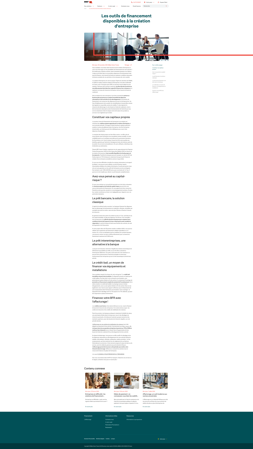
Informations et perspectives (134, 419)
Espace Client (163, 2)
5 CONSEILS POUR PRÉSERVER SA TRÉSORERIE (111, 354)
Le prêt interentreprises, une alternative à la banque (159, 81)
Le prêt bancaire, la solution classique (158, 77)
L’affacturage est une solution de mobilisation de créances (107, 324)
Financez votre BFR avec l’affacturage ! (158, 91)
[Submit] (166, 6)
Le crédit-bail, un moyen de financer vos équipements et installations (159, 86)
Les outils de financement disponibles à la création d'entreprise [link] (100, 8)
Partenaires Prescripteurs (112, 425)
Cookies (108, 438)
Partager (127, 65)
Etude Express (137, 6)
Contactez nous (125, 6)
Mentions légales (100, 438)
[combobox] (155, 6)
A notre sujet (108, 422)
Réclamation (108, 427)
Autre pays (149, 2)
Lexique (113, 438)
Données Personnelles (89, 438)
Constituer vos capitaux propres (157, 68)
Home (85, 8)
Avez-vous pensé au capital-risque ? (158, 72)
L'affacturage (87, 419)
